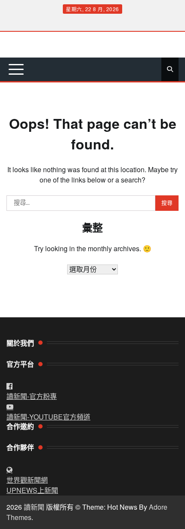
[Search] (169, 69)
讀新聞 (34, 507)
